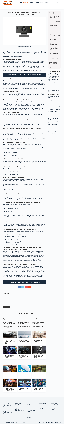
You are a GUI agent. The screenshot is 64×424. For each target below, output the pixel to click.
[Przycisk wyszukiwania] (55, 2)
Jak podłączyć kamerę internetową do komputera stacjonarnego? (53, 66)
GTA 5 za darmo (53, 408)
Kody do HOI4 (53, 402)
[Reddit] (29, 287)
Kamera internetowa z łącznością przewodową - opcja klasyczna (54, 28)
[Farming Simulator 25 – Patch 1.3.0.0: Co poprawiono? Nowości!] (39, 368)
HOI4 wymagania (41, 408)
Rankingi (24, 2)
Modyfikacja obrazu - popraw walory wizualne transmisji (54, 48)
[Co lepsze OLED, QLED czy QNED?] (24, 382)
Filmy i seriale (19, 2)
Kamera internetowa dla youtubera (54, 20)
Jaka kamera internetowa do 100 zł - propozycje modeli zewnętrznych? (55, 59)
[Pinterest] (26, 287)
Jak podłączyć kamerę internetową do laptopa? (53, 63)
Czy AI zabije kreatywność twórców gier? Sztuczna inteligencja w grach (9, 374)
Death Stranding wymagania (19, 410)
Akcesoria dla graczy (38, 2)
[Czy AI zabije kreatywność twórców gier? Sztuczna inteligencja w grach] (10, 368)
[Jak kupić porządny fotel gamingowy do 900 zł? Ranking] (39, 350)
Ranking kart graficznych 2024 (55, 410)
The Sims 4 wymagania (42, 407)
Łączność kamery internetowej (55, 25)
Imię (5, 295)
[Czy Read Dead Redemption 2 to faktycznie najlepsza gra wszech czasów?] (10, 382)
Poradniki (31, 2)
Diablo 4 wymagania (18, 403)
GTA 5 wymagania (42, 402)
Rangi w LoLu (29, 404)
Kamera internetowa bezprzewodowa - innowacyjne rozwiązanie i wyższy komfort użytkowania (55, 32)
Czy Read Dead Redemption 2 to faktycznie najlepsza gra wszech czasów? (10, 389)
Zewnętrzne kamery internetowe (52, 56)
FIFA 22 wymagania (42, 405)
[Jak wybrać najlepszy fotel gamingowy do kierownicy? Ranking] (10, 350)
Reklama (49, 422)
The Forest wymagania (18, 402)
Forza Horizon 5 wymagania (43, 404)
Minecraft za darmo (54, 403)
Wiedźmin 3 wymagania (18, 404)
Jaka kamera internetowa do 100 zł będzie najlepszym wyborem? (55, 42)
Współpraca (45, 422)
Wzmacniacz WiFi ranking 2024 (8, 414)
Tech (28, 2)
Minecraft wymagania (42, 403)
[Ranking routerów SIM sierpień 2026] (39, 334)
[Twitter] (22, 287)
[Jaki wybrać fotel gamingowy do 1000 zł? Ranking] (24, 350)
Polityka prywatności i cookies (56, 422)
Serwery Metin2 (29, 417)
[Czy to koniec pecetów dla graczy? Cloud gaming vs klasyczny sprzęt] (24, 368)
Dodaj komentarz (6, 307)
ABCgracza (52, 409)
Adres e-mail (20, 295)
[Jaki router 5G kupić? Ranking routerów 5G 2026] (24, 334)
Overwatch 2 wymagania (19, 400)
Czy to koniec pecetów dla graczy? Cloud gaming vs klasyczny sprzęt (24, 374)
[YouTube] (60, 2)
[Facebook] (57, 2)
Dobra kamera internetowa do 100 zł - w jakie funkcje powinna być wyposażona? (54, 53)
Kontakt (40, 422)
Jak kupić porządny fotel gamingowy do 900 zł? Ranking (38, 356)
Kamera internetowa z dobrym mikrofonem (54, 36)
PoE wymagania (41, 400)
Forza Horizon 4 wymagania (19, 411)
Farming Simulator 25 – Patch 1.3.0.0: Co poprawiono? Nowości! (38, 374)
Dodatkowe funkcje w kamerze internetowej (53, 45)
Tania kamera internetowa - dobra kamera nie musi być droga (55, 22)
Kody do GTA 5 (53, 400)
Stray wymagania (41, 409)
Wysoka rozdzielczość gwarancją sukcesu (54, 39)
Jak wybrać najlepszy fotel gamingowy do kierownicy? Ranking (8, 318)
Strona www (35, 295)
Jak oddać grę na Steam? (31, 400)
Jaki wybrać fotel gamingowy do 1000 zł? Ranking (23, 356)
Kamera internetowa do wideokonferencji (54, 17)
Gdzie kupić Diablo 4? (54, 404)
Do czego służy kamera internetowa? (53, 14)
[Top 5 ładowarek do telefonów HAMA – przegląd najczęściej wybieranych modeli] (10, 334)
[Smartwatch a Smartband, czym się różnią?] (39, 382)
